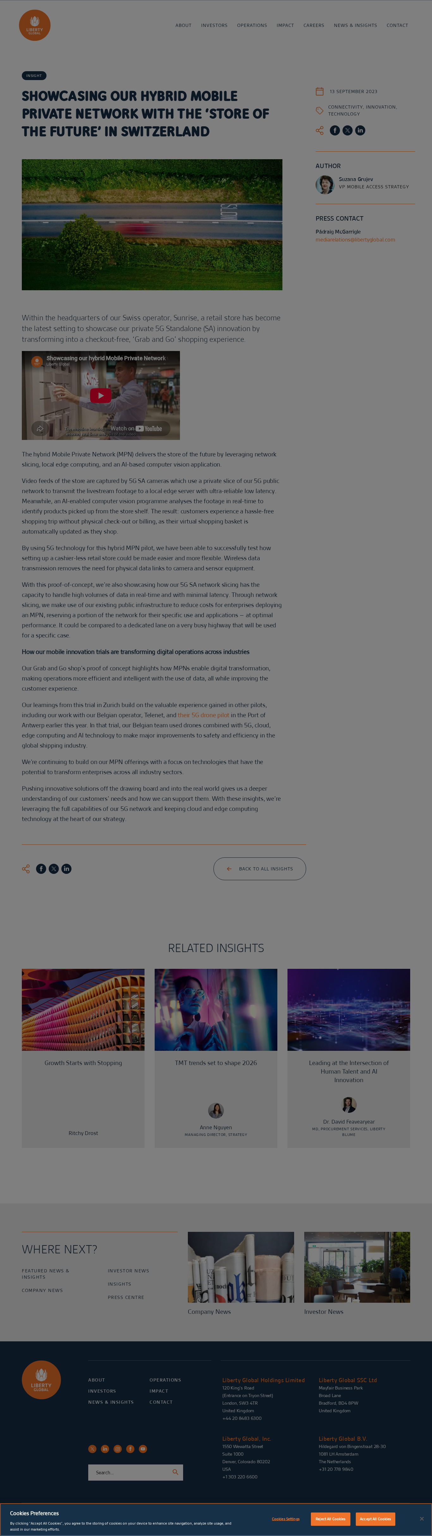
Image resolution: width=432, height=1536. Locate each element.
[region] (216, 1519)
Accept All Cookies (375, 1518)
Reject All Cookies (330, 1518)
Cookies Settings (285, 1518)
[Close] (422, 1519)
